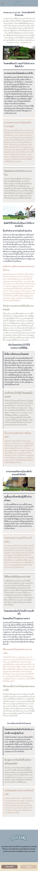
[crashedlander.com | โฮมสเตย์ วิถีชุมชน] (19, 3)
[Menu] (2, 3)
